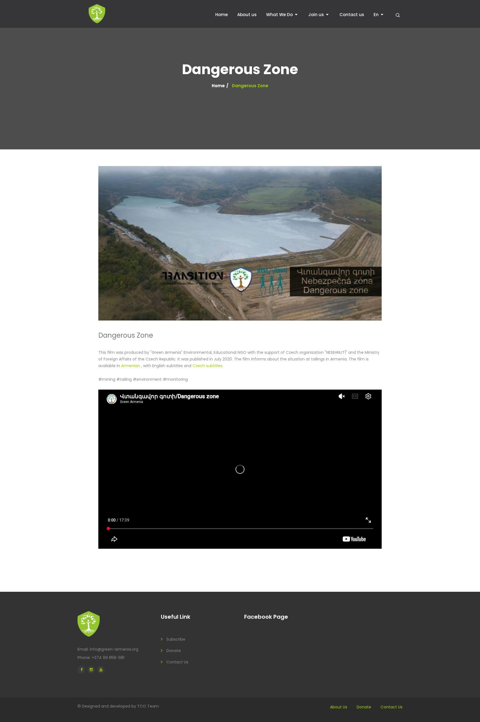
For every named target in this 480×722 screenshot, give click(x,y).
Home (221, 14)
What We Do (279, 14)
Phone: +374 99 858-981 (101, 657)
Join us (316, 14)
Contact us (351, 14)
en (376, 14)
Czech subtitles (207, 365)
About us (247, 14)
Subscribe (175, 639)
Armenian (131, 365)
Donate (173, 650)
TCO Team (148, 706)
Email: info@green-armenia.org (108, 649)
